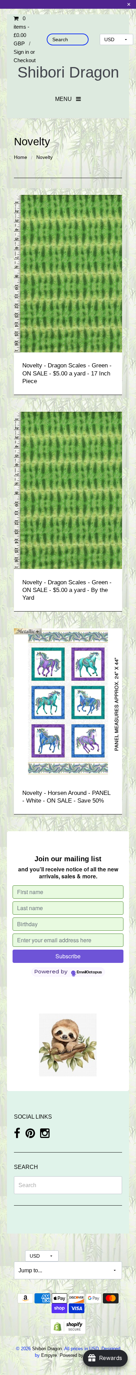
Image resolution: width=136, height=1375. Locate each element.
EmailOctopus (89, 972)
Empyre (49, 1355)
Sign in (21, 52)
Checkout (25, 60)
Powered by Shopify (80, 1355)
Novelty (44, 157)
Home (20, 157)
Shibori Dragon (68, 72)
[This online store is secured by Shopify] (68, 1326)
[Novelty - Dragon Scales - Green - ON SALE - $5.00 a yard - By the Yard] (68, 490)
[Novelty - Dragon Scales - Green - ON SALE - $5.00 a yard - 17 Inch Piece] (68, 273)
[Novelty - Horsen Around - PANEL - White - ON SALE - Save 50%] (68, 704)
